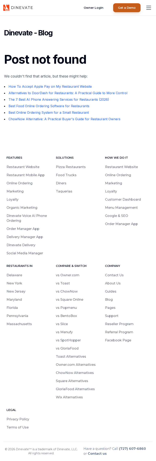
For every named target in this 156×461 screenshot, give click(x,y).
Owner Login (93, 8)
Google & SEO (116, 216)
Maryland (14, 300)
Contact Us (114, 275)
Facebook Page (118, 340)
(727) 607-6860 (132, 449)
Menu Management (121, 208)
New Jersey (15, 291)
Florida (12, 308)
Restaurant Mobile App (25, 175)
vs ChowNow (67, 291)
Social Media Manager (24, 253)
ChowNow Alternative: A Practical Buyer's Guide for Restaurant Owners (64, 119)
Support (111, 316)
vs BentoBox (66, 316)
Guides (110, 291)
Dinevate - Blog (28, 32)
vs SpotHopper (68, 340)
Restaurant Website (22, 167)
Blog (109, 300)
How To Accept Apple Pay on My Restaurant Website (50, 86)
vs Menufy (64, 332)
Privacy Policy (17, 419)
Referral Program (119, 332)
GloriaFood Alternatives (75, 389)
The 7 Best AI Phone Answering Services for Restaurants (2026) (59, 99)
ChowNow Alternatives (75, 373)
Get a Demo (127, 8)
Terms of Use (17, 427)
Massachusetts (19, 324)
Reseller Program (119, 324)
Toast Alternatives (71, 356)
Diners (61, 183)
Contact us (97, 454)
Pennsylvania (17, 316)
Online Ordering (19, 183)
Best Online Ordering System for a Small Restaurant (49, 112)
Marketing (15, 191)
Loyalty (12, 199)
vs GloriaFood (67, 348)
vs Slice (62, 324)
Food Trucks (66, 175)
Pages (110, 308)
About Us (113, 283)
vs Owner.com (67, 275)
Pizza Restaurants (71, 167)
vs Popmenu (66, 308)
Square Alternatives (72, 381)
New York (14, 283)
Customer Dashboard (123, 199)
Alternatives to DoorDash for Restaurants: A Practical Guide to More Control (68, 93)
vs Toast (63, 283)
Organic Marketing (21, 208)
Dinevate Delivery (20, 245)
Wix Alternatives (69, 397)
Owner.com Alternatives (76, 365)
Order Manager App (22, 229)
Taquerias (64, 191)
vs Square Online (69, 300)
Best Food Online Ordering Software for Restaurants (49, 106)
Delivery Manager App (24, 237)
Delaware (14, 275)
